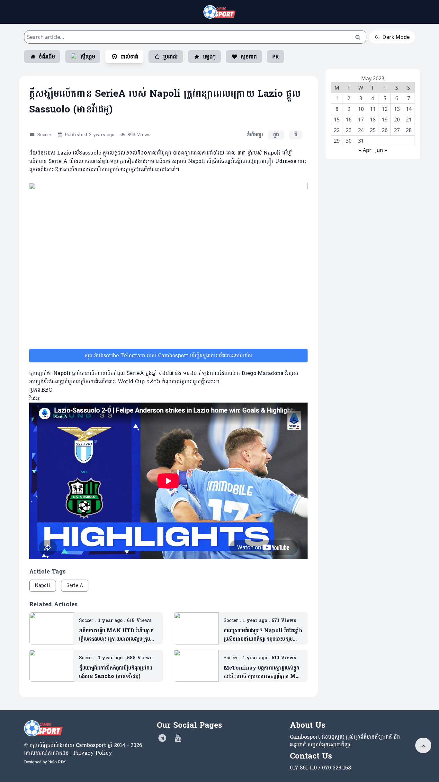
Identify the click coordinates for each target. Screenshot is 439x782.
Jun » (381, 150)
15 (337, 119)
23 (349, 130)
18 (373, 119)
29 (337, 140)
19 (385, 119)
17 (361, 119)
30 (349, 140)
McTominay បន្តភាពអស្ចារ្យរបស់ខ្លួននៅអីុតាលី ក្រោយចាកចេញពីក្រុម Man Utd (263, 672)
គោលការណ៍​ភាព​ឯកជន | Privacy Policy (68, 753)
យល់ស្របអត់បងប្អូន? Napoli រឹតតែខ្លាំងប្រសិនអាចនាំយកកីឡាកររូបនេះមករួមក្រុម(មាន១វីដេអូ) (263, 634)
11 (373, 108)
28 (409, 130)
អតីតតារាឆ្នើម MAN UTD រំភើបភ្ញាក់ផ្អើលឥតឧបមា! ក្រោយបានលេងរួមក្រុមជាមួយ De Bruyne (116, 634)
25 (373, 130)
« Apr (365, 150)
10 (361, 108)
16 (349, 119)
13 (397, 108)
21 (409, 119)
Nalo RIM (57, 762)
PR (275, 56)
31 (361, 140)
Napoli (42, 586)
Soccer (44, 135)
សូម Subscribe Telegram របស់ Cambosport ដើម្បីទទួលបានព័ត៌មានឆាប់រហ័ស (169, 355)
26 (385, 130)
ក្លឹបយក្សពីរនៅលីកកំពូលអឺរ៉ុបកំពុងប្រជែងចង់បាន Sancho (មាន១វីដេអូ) (115, 672)
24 (361, 130)
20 (397, 119)
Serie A (75, 586)
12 (385, 108)
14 (409, 108)
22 (337, 130)
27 (397, 130)
